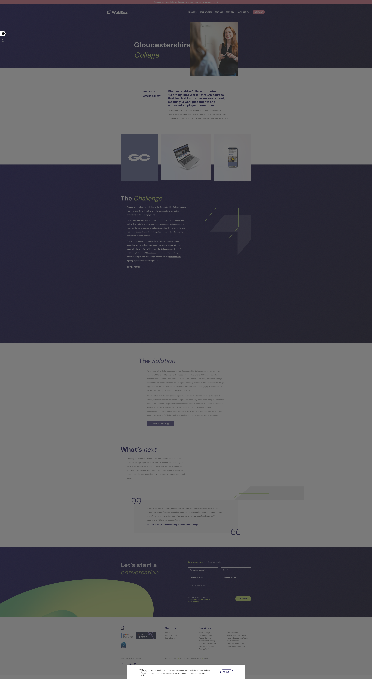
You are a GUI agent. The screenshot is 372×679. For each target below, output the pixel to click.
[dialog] (186, 339)
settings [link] (202, 673)
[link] (3, 33)
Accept (226, 672)
